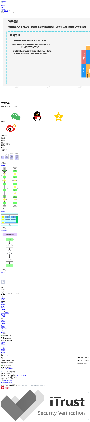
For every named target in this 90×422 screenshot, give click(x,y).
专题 (2, 7)
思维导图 (3, 298)
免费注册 (5, 9)
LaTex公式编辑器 (5, 313)
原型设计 (3, 306)
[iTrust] (45, 420)
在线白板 (3, 304)
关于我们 (3, 347)
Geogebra (3, 314)
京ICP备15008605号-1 (24, 385)
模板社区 (3, 6)
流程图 (6, 11)
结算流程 (3, 211)
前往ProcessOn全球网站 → (7, 382)
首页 (2, 11)
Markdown (3, 302)
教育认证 (3, 342)
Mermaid (3, 315)
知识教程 (3, 321)
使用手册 (3, 327)
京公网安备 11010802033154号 (37, 385)
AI (1, 2)
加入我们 (3, 349)
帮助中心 (3, 325)
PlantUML (3, 316)
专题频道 (3, 323)
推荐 (2, 4)
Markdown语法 (4, 328)
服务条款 (3, 350)
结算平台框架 (4, 230)
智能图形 (3, 309)
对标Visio (3, 344)
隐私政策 (3, 352)
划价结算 (3, 272)
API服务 (3, 307)
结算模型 (3, 165)
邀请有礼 (3, 332)
